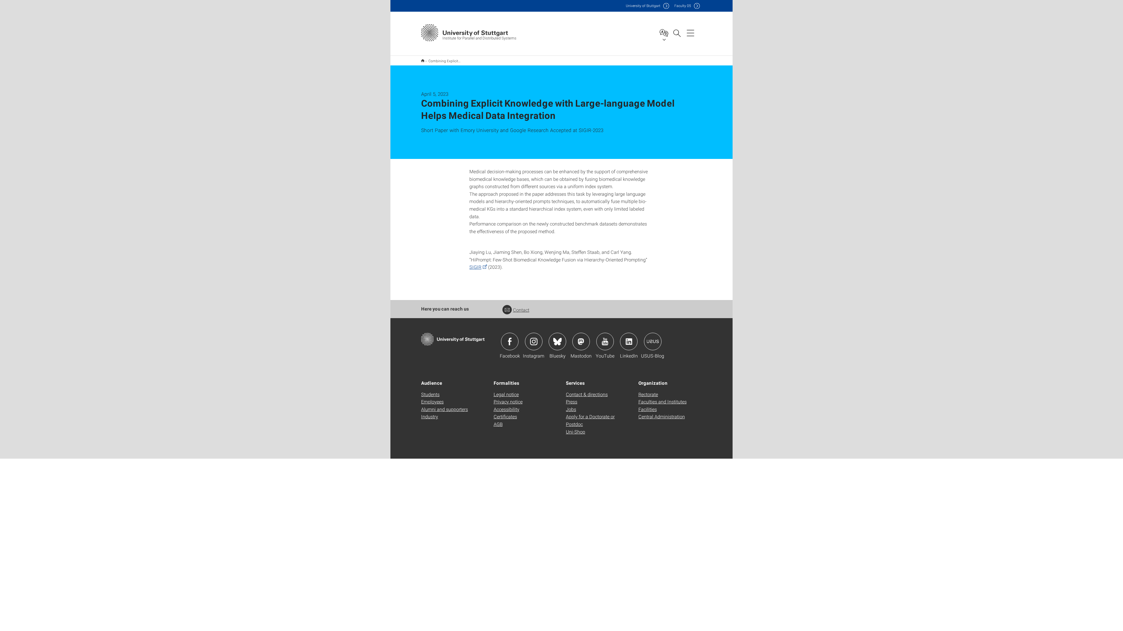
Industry (429, 416)
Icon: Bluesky (557, 341)
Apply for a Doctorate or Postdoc (590, 420)
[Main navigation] (690, 33)
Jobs (571, 409)
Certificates (505, 416)
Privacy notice (508, 401)
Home (422, 60)
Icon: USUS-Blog (653, 341)
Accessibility (506, 409)
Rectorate (648, 394)
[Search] (677, 33)
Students (430, 394)
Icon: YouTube (605, 341)
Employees (432, 401)
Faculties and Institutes (662, 401)
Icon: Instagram (533, 341)
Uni (643, 6)
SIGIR (475, 267)
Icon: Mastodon (581, 341)
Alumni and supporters (444, 409)
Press (571, 401)
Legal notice (506, 394)
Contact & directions (587, 394)
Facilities (647, 409)
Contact (521, 310)
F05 (682, 6)
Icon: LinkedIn (629, 341)
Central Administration (661, 416)
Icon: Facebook (510, 341)
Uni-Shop (575, 432)
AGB (498, 424)
